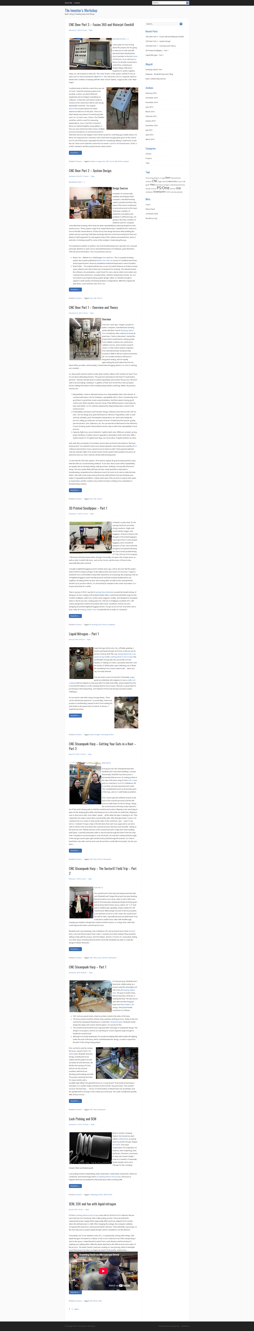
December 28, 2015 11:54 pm (79, 176)
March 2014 (150, 112)
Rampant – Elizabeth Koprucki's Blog (159, 74)
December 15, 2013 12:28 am (79, 1124)
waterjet (126, 161)
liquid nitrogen (95, 734)
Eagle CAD (161, 181)
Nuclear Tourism (151, 189)
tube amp (174, 192)
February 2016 (151, 93)
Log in (148, 204)
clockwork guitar (116, 1022)
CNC (107, 161)
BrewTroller (73, 109)
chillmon (148, 181)
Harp (95, 859)
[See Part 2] (106, 763)
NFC (100, 1236)
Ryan (91, 30)
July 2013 (149, 130)
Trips (147, 163)
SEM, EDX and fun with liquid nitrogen (92, 1203)
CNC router (133, 780)
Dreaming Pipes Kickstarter (104, 592)
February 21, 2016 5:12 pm (78, 30)
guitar (147, 185)
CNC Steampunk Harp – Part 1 (87, 966)
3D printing (93, 624)
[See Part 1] (98, 888)
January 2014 (150, 121)
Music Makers (126, 1005)
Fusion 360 (113, 161)
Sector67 (120, 783)
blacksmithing (175, 178)
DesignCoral (175, 1326)
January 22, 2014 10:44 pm (78, 973)
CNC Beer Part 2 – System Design (90, 170)
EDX (119, 1215)
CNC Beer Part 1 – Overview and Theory (93, 307)
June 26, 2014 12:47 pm (77, 639)
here (91, 258)
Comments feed (152, 214)
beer (103, 161)
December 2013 (152, 125)
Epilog (117, 905)
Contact (77, 3)
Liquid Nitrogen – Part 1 (84, 633)
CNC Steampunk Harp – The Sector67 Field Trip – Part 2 (103, 871)
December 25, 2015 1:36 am (78, 313)
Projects (79, 161)
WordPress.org (151, 218)
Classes (148, 154)
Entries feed (150, 209)
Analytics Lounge (95, 161)
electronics (173, 181)
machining (104, 734)
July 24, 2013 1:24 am (76, 1209)
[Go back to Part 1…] (77, 182)
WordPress (185, 1326)
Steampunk (107, 859)
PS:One (120, 161)
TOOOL (118, 1145)
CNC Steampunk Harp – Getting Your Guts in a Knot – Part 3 (102, 746)
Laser (99, 958)
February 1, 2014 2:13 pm (77, 879)
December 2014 (152, 102)
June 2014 (149, 107)
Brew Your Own (104, 260)
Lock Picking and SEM (82, 1118)
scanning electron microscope (121, 657)
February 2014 (151, 116)
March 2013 (150, 139)
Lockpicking (93, 1195)
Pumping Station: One (88, 610)
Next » (76, 1309)
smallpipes (111, 624)
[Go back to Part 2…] (120, 39)
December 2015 (152, 98)
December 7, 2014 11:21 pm (78, 514)
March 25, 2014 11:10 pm (77, 754)
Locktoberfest (122, 1139)
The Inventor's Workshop (81, 10)
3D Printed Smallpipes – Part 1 (88, 508)
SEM (105, 1195)
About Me (68, 3)
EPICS (100, 77)
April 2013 (149, 135)
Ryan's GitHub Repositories (156, 79)
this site (102, 284)
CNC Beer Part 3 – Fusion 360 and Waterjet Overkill (101, 24)
